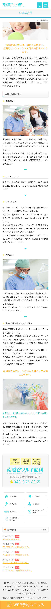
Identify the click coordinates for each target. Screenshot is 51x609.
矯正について (39, 586)
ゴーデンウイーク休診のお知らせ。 (17, 570)
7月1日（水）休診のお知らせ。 (16, 563)
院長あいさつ (32, 583)
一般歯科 (43, 583)
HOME (7, 583)
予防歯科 (8, 586)
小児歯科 (17, 586)
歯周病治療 (27, 586)
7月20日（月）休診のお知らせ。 (16, 555)
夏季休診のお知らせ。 (12, 539)
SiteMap (31, 594)
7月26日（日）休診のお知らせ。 (16, 547)
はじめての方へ (18, 583)
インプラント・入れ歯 (30, 590)
